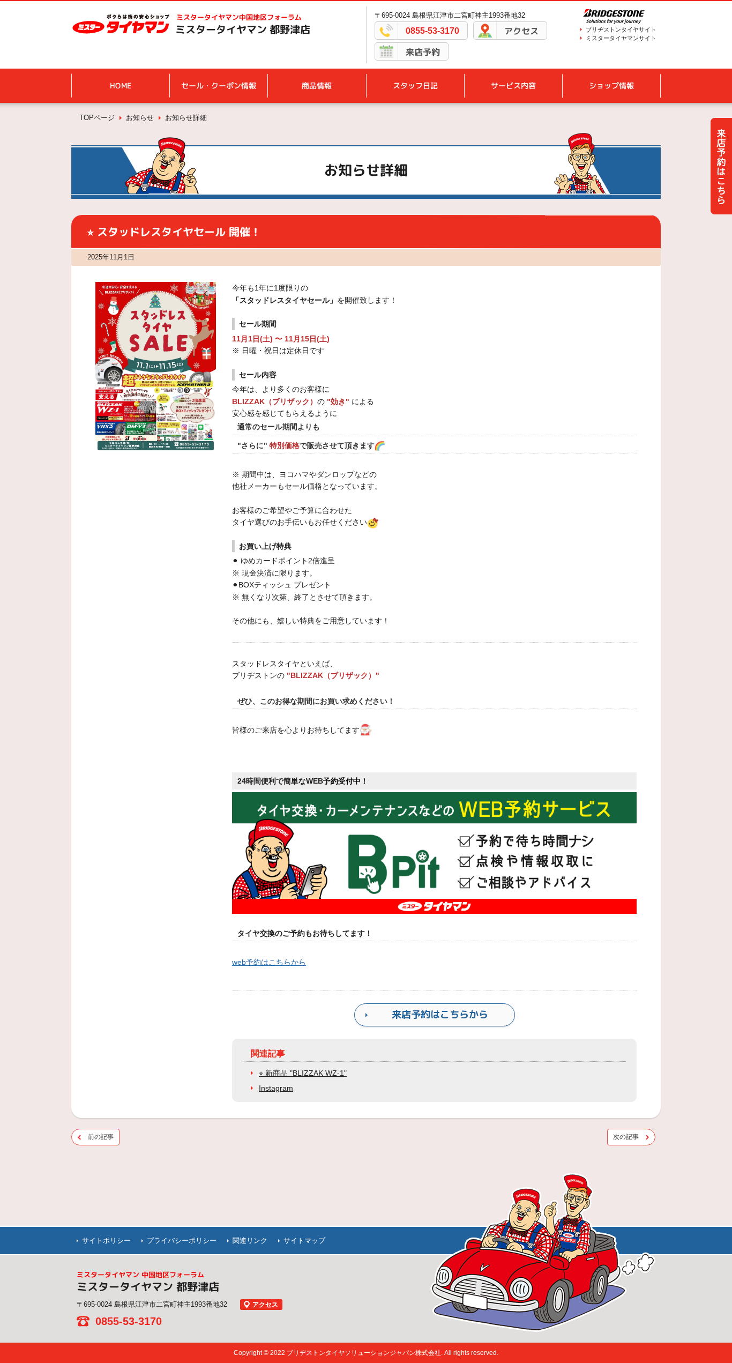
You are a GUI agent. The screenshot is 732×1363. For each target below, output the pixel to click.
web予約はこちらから (269, 962)
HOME (120, 85)
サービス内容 (513, 85)
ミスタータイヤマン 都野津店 (242, 29)
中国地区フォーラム (239, 17)
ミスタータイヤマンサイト (621, 38)
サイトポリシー (106, 1241)
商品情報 (317, 85)
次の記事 (626, 1137)
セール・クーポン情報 (218, 85)
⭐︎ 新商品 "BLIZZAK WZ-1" (303, 1073)
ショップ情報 (611, 85)
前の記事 (101, 1137)
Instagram (276, 1088)
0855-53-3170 (432, 30)
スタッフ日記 (415, 85)
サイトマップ (304, 1241)
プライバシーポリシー (181, 1241)
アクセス (521, 31)
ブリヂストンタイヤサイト (621, 29)
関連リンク (250, 1241)
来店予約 (423, 52)
